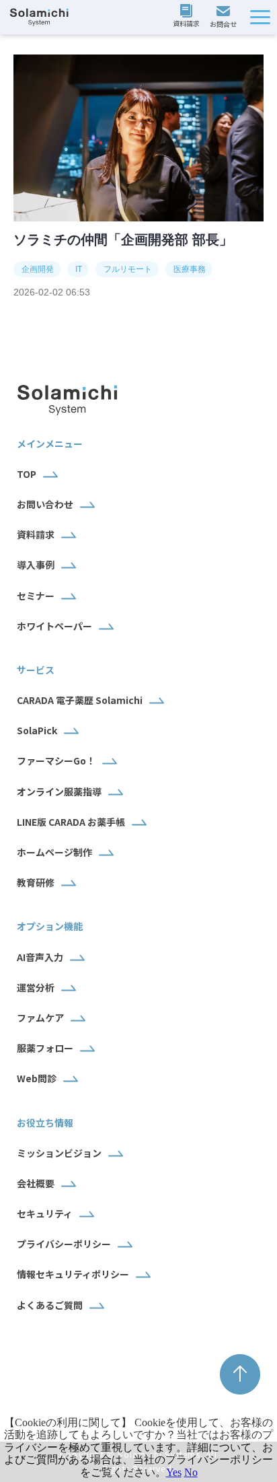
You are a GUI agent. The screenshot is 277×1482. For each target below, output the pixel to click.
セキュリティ (45, 1213)
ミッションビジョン (59, 1153)
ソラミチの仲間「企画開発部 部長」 (123, 239)
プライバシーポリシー (64, 1243)
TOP (26, 474)
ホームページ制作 (54, 852)
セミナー (35, 595)
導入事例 (35, 564)
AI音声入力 (40, 957)
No (191, 1472)
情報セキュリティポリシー (73, 1274)
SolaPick (37, 730)
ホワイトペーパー (54, 626)
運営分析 (35, 987)
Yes (174, 1472)
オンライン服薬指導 (59, 791)
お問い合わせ (224, 17)
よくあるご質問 (50, 1305)
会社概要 (35, 1183)
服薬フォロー (45, 1048)
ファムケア (40, 1017)
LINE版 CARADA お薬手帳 (71, 821)
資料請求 (187, 17)
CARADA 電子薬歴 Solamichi (80, 700)
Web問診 (36, 1078)
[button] (260, 17)
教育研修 (35, 882)
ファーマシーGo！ (56, 760)
